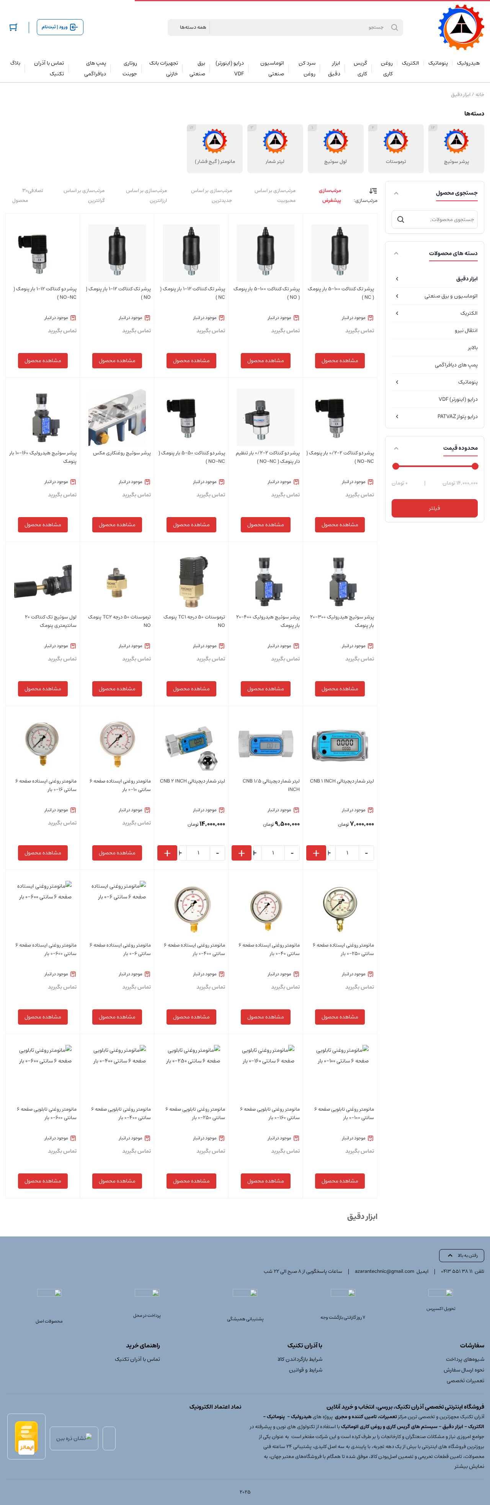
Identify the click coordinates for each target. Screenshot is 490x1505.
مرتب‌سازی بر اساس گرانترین (84, 195)
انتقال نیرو (466, 330)
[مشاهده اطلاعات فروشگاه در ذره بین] (74, 1438)
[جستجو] (401, 219)
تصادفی (35, 190)
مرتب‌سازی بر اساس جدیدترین (211, 195)
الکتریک (469, 313)
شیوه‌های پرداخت (465, 1359)
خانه (479, 94)
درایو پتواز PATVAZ (458, 416)
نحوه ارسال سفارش (464, 1370)
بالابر (473, 347)
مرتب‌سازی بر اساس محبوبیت (275, 195)
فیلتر (434, 508)
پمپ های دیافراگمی (456, 364)
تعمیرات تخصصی (465, 1380)
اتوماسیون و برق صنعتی (451, 296)
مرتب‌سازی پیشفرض (330, 195)
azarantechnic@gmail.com (384, 1271)
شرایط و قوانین (305, 1370)
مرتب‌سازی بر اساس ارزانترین (146, 195)
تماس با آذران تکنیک (137, 1359)
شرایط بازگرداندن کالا (300, 1359)
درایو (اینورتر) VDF (458, 399)
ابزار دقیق (467, 278)
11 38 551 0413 (456, 1271)
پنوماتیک (468, 382)
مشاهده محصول (340, 360)
